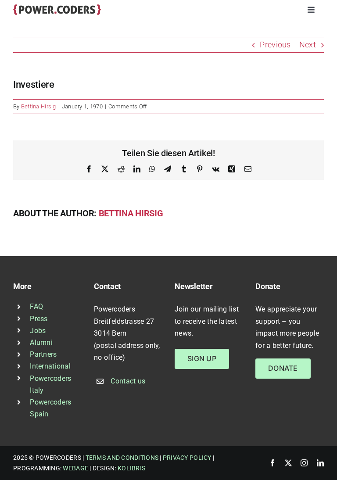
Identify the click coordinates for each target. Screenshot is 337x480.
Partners (43, 354)
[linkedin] (320, 462)
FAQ (36, 306)
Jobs (38, 330)
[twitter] (288, 462)
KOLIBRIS (131, 468)
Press (38, 319)
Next (307, 44)
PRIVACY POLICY (187, 457)
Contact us (128, 381)
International (50, 366)
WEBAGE (75, 468)
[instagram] (304, 462)
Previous (275, 44)
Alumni (41, 342)
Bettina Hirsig (38, 106)
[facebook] (272, 462)
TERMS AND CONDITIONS (122, 457)
